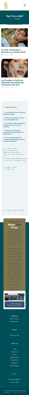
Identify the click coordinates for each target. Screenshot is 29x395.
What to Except (14, 335)
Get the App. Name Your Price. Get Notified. (14, 304)
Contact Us (14, 352)
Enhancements (14, 321)
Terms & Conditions (14, 379)
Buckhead (14, 363)
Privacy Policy (14, 382)
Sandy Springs (14, 365)
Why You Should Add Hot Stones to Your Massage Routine (13, 118)
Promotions (14, 360)
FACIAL (14, 329)
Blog (6, 32)
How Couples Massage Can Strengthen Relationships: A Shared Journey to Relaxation (14, 139)
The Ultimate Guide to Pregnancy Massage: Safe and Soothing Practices (14, 125)
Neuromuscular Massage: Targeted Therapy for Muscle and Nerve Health (13, 132)
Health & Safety (14, 357)
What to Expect (14, 318)
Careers (14, 354)
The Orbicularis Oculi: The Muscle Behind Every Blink (14, 113)
